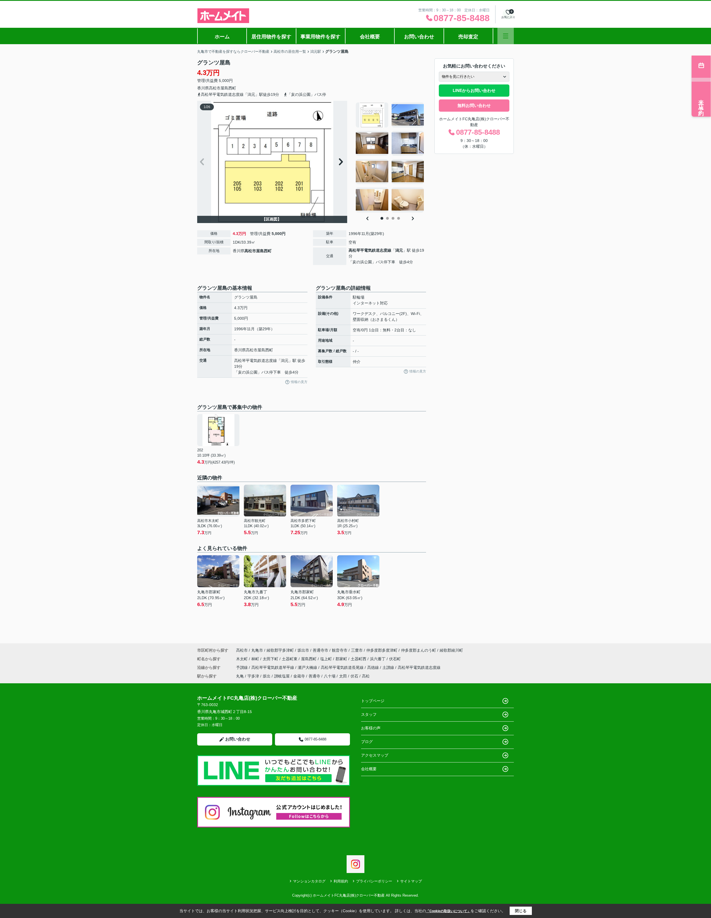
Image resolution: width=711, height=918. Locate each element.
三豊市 (357, 650)
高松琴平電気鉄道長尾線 (343, 667)
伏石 (354, 676)
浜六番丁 (378, 659)
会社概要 (370, 36)
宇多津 (253, 676)
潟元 (399, 250)
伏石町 (395, 659)
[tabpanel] (390, 157)
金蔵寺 (299, 676)
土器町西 (359, 659)
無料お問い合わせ (474, 105)
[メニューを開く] (505, 36)
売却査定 (468, 36)
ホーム (222, 36)
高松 (366, 676)
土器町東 (290, 659)
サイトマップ (411, 881)
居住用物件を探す (271, 36)
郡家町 (342, 659)
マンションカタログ (309, 881)
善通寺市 (320, 650)
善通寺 (314, 676)
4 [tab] (398, 218)
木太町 (242, 659)
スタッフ (369, 714)
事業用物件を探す (321, 36)
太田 (343, 676)
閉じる (521, 911)
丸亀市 (257, 650)
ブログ (367, 741)
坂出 (267, 676)
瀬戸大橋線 (308, 667)
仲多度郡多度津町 (381, 650)
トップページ (372, 701)
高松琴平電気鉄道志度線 (370, 250)
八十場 (330, 676)
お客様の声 (370, 728)
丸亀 (240, 676)
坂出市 (303, 650)
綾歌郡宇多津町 (280, 650)
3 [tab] (393, 218)
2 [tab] (387, 218)
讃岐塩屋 (282, 676)
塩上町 (326, 659)
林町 (255, 659)
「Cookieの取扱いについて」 (448, 911)
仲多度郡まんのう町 (418, 650)
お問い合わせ (419, 36)
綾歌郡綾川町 (451, 650)
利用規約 (341, 881)
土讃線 (388, 667)
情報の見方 (299, 382)
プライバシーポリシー (374, 881)
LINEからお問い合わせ (474, 90)
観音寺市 (339, 650)
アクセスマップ (374, 755)
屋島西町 (228, 88)
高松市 (215, 88)
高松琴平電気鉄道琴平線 (273, 667)
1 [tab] (381, 218)
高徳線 (373, 667)
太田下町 (271, 659)
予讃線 (242, 667)
